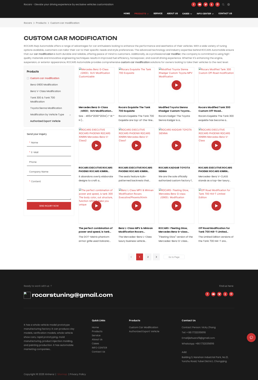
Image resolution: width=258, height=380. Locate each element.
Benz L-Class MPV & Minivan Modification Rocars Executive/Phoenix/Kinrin (136, 230)
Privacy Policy (78, 374)
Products (41, 23)
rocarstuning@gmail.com (72, 295)
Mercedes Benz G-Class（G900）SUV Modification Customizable (95, 109)
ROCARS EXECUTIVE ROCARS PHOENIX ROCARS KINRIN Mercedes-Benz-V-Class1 (135, 169)
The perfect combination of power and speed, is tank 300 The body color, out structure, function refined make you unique (96, 230)
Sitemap (62, 374)
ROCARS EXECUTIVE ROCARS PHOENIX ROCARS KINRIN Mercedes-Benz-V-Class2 (95, 169)
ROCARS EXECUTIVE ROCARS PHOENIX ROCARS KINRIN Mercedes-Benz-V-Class (215, 169)
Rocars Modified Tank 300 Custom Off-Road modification (214, 109)
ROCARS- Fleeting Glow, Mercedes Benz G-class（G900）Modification (173, 230)
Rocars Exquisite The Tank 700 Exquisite (134, 109)
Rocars (28, 23)
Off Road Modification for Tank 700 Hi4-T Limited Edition (214, 230)
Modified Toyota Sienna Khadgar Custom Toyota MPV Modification (174, 109)
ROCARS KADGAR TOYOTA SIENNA (174, 169)
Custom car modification (64, 23)
